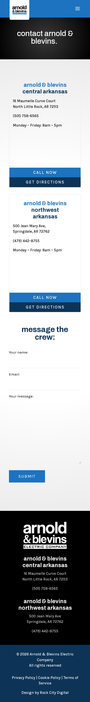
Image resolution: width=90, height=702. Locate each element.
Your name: (18, 352)
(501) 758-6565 (26, 116)
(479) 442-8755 (26, 241)
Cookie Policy (49, 677)
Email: (14, 374)
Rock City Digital (54, 692)
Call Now (45, 172)
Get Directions (45, 182)
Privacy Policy (23, 677)
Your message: (21, 396)
